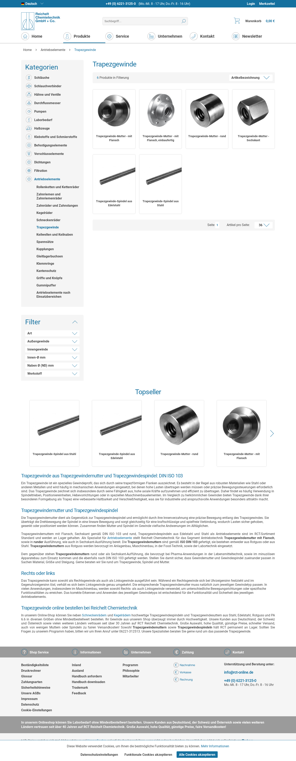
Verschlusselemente (49, 154)
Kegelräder (44, 213)
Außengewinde (38, 341)
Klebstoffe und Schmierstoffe (55, 137)
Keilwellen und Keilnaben (54, 234)
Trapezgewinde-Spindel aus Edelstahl (114, 203)
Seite (210, 225)
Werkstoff (34, 373)
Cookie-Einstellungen (36, 710)
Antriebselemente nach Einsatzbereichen (53, 295)
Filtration (40, 171)
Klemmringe (45, 263)
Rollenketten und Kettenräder (57, 187)
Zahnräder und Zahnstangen (57, 205)
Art (29, 333)
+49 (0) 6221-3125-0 (121, 4)
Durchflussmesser (47, 103)
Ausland (78, 671)
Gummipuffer (46, 285)
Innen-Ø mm (36, 357)
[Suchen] (184, 21)
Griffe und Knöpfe (49, 278)
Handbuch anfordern (87, 676)
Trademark (80, 687)
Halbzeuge (42, 128)
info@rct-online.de (238, 672)
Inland (76, 665)
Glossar (26, 676)
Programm (130, 665)
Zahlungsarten (31, 682)
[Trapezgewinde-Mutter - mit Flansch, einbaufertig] (160, 110)
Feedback (79, 693)
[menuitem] (253, 3)
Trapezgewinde (47, 227)
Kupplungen (45, 249)
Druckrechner (31, 671)
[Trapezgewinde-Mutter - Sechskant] (253, 110)
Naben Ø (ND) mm (40, 365)
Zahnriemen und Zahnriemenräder (49, 196)
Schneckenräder (48, 220)
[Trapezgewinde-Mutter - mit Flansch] (114, 110)
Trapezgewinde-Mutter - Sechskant (253, 138)
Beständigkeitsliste (35, 665)
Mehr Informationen (215, 746)
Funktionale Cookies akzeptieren (148, 755)
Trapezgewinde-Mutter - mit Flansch (114, 138)
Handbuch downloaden (88, 682)
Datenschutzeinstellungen (99, 755)
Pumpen (40, 111)
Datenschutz (30, 704)
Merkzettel (267, 4)
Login (251, 4)
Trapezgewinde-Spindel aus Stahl (161, 203)
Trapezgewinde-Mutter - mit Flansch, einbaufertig (161, 138)
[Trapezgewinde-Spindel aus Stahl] (160, 175)
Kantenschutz (46, 271)
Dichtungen (42, 162)
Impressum (29, 699)
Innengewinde (37, 349)
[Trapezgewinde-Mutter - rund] (207, 110)
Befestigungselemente (50, 145)
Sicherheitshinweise (35, 687)
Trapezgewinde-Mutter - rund (207, 136)
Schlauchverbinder (47, 86)
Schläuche (41, 78)
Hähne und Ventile (47, 94)
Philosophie (131, 671)
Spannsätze (45, 242)
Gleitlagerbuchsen (49, 256)
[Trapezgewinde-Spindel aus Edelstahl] (114, 175)
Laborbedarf (43, 120)
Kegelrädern (122, 615)
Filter (32, 322)
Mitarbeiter (131, 676)
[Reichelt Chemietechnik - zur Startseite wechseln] (40, 21)
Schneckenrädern (94, 615)
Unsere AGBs (30, 693)
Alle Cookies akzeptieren (197, 755)
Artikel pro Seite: (238, 225)
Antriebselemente (47, 179)
